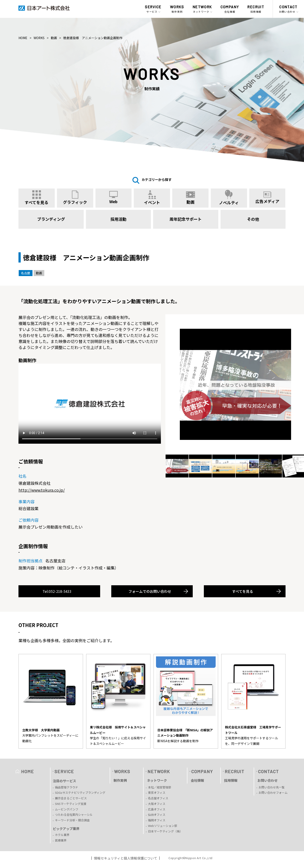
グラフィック (75, 202)
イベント (152, 202)
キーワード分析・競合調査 (72, 820)
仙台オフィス (156, 814)
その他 (253, 219)
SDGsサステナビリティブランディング (80, 792)
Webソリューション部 (162, 826)
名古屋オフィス (158, 798)
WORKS (39, 38)
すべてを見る (242, 591)
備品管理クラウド (66, 787)
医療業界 (61, 840)
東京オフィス (156, 792)
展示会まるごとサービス (71, 798)
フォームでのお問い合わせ (149, 591)
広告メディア (267, 201)
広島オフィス (156, 809)
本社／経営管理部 (159, 787)
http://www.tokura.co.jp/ (41, 490)
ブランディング (51, 219)
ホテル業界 (62, 835)
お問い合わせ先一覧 (272, 787)
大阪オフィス (156, 804)
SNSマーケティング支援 (70, 804)
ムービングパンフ (66, 809)
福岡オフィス (156, 820)
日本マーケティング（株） (165, 831)
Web (113, 201)
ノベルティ (229, 202)
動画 (54, 38)
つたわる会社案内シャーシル (74, 814)
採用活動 (118, 219)
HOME (22, 38)
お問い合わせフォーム (273, 792)
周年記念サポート (186, 219)
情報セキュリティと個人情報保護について (125, 858)
